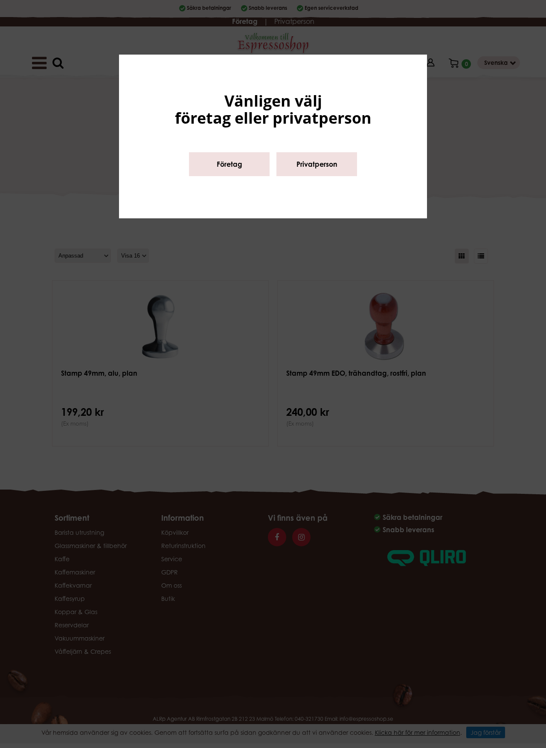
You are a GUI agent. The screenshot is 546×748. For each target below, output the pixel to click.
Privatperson (316, 164)
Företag (229, 164)
